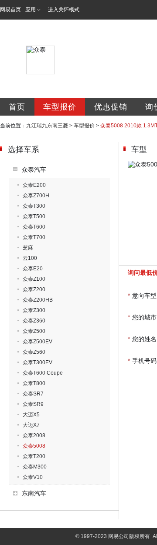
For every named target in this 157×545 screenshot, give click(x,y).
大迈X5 (31, 415)
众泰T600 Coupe (43, 373)
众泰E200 (34, 185)
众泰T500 (34, 216)
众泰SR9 (33, 404)
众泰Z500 (34, 331)
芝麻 (28, 248)
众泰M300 (35, 467)
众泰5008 (34, 446)
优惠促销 (110, 107)
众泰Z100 (34, 279)
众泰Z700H (36, 196)
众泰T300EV (37, 362)
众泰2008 (34, 435)
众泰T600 (34, 227)
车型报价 (59, 107)
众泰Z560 (34, 352)
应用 (30, 10)
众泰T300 (34, 206)
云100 (30, 258)
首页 (17, 107)
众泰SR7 (33, 394)
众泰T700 (34, 237)
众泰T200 (34, 456)
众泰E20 (33, 269)
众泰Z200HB (38, 300)
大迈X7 (31, 425)
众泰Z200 (34, 289)
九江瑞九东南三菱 (47, 126)
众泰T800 (34, 383)
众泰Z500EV (37, 342)
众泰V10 (33, 477)
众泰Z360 (34, 321)
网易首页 (10, 10)
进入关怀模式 (63, 10)
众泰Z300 (34, 310)
